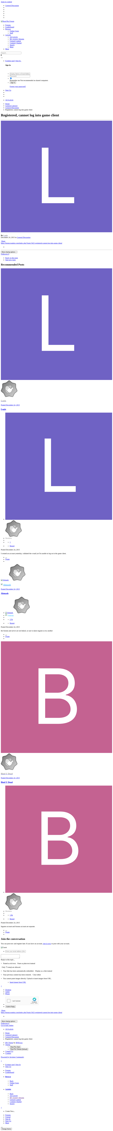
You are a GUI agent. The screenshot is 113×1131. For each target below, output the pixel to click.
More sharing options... (9, 252)
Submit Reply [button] (10, 1006)
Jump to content (6, 2)
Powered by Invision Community (12, 1057)
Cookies (8, 1053)
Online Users (14, 31)
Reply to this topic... (8, 960)
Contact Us (9, 1051)
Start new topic (10, 260)
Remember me (15, 80)
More (11, 47)
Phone (7, 994)
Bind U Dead (7, 782)
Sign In (13, 82)
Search (12, 45)
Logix (3, 409)
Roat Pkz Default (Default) (19, 1049)
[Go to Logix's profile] (56, 232)
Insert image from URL (18, 982)
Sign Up (8, 90)
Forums (8, 25)
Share (3, 241)
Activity (8, 35)
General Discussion (23, 237)
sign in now (47, 944)
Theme (7, 1045)
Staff (11, 33)
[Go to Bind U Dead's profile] (56, 752)
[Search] (2, 57)
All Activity (14, 37)
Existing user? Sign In (13, 61)
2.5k (11, 619)
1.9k (11, 915)
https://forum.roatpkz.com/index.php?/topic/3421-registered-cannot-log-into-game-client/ (31, 243)
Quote (7, 559)
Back (11, 1081)
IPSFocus (19, 1043)
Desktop (8, 990)
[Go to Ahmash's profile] (5, 580)
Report (12, 546)
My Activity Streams (17, 39)
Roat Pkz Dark (15, 1047)
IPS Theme (9, 1043)
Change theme (6, 1129)
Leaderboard (9, 27)
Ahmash (4, 593)
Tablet (7, 992)
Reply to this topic (11, 258)
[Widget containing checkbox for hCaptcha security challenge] (22, 1001)
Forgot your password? (18, 86)
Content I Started (16, 43)
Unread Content (15, 41)
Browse (8, 29)
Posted (10, 405)
